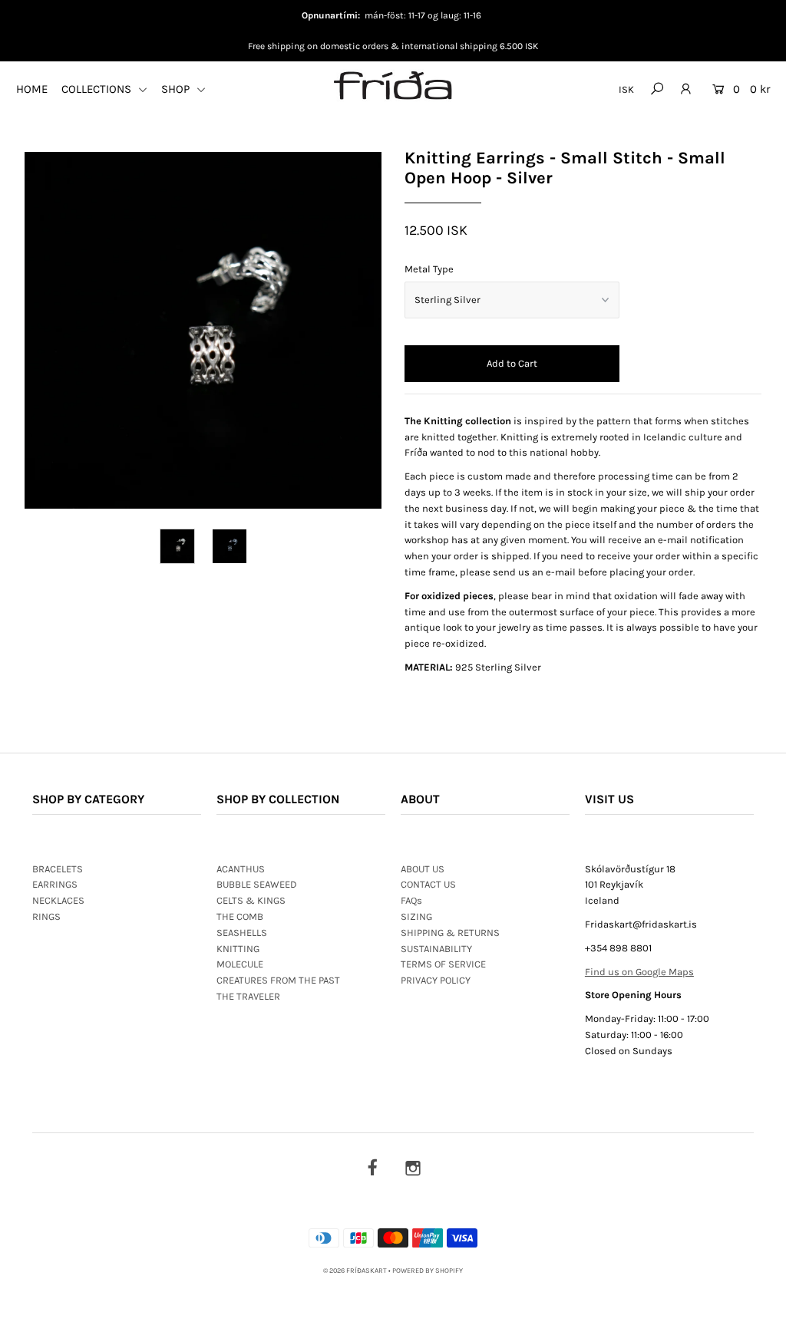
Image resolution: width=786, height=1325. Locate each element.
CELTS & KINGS (251, 900)
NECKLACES (58, 900)
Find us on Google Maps (639, 971)
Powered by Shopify (427, 1270)
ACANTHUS (240, 869)
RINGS (46, 916)
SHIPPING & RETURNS (450, 932)
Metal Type (429, 269)
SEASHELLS (241, 932)
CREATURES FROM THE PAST (278, 980)
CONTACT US (428, 884)
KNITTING (237, 948)
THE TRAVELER (248, 996)
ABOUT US (422, 869)
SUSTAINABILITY (436, 948)
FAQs (411, 900)
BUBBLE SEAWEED (256, 884)
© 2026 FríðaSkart (355, 1270)
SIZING (416, 916)
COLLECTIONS (97, 89)
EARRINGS (55, 884)
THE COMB (239, 916)
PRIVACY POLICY (436, 980)
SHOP (177, 89)
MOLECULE (239, 964)
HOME (32, 89)
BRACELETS (57, 869)
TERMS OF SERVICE (443, 964)
